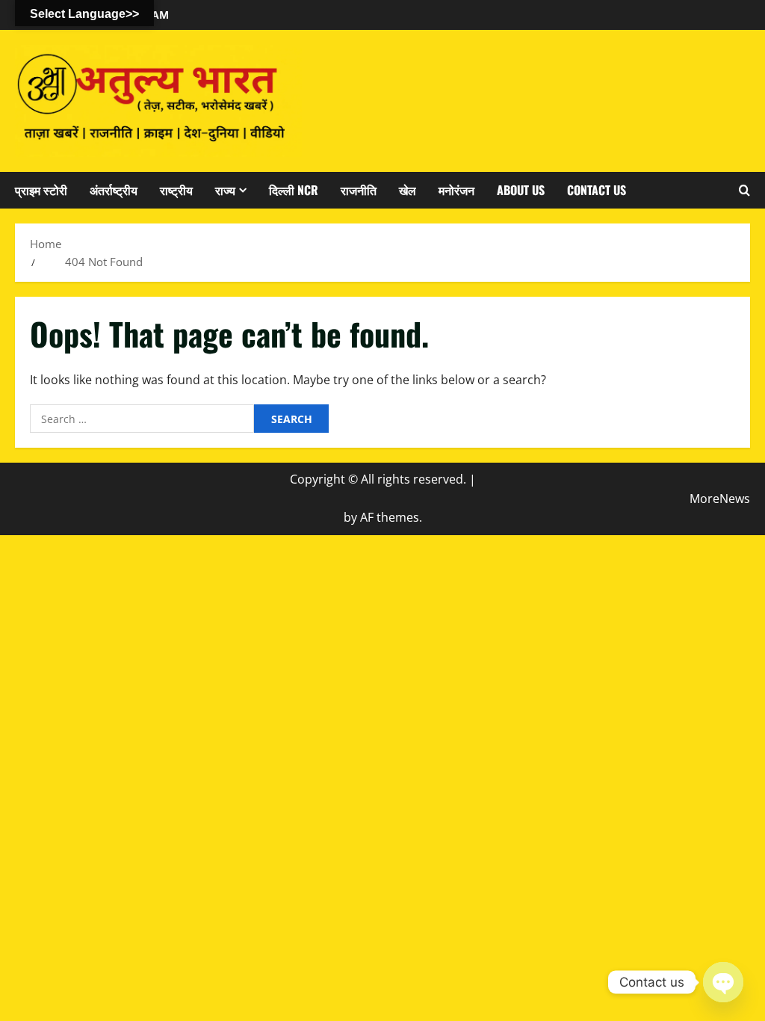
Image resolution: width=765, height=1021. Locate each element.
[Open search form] (744, 190)
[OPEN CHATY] (723, 982)
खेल (407, 190)
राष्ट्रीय (176, 190)
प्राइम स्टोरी (41, 190)
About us (521, 190)
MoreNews (720, 498)
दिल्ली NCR (293, 190)
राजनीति (359, 190)
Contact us (596, 190)
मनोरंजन (456, 190)
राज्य (225, 190)
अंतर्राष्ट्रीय (113, 190)
